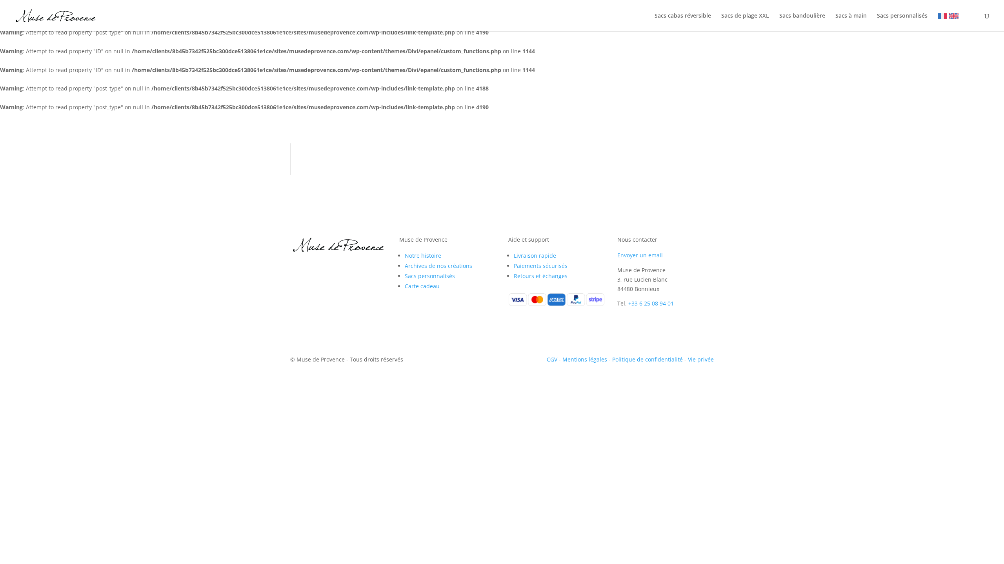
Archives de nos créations (438, 265)
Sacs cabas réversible (683, 16)
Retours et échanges (540, 276)
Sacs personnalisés (902, 16)
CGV (552, 359)
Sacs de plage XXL (745, 16)
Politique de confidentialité (647, 359)
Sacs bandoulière (802, 16)
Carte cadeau (422, 286)
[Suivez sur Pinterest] (328, 266)
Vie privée (701, 359)
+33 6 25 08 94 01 (651, 303)
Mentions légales (584, 359)
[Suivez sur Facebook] (296, 266)
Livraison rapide (535, 255)
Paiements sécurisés (540, 265)
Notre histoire (423, 255)
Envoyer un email (640, 255)
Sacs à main (851, 16)
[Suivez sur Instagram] (312, 266)
